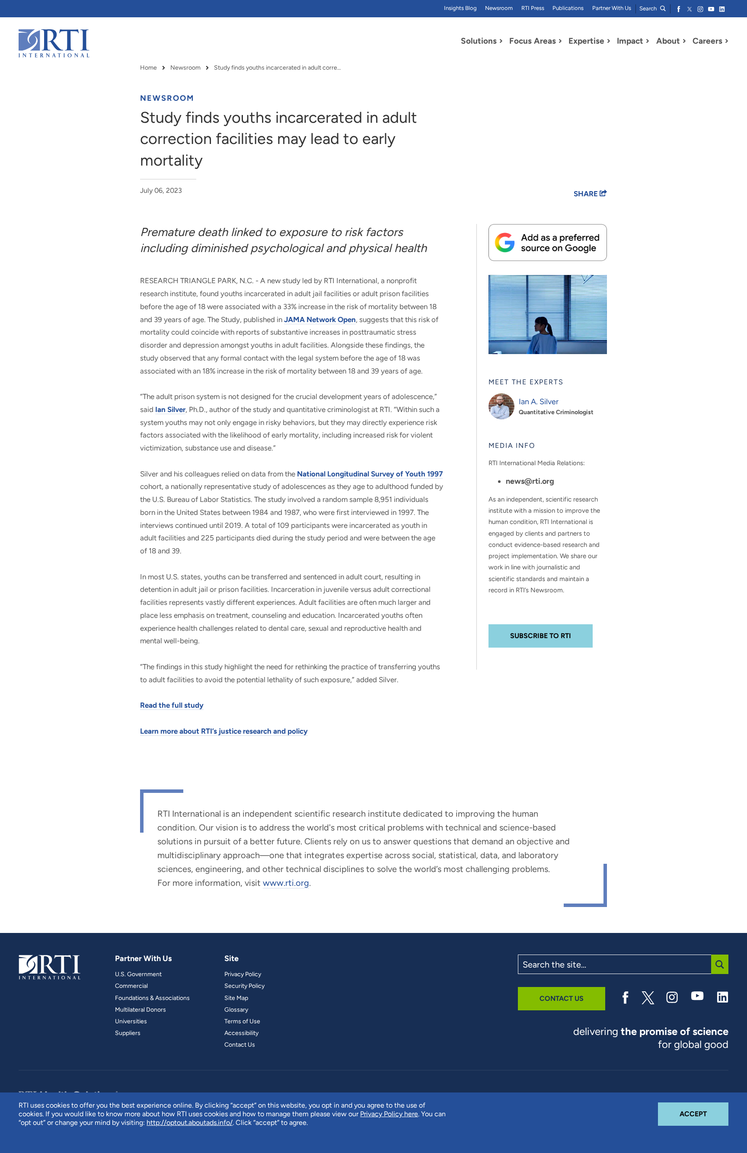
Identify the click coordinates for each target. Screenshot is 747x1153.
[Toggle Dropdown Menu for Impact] (647, 41)
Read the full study (172, 705)
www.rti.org (286, 883)
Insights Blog (460, 8)
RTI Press (532, 8)
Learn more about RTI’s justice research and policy (224, 731)
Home (148, 68)
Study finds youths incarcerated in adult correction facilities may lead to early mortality (279, 68)
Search (648, 8)
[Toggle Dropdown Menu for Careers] (726, 41)
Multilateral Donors (140, 1010)
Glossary (236, 1010)
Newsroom (499, 8)
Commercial (131, 986)
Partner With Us (611, 8)
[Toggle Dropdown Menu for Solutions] (501, 41)
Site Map (236, 998)
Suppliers (127, 1033)
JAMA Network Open (320, 319)
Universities (131, 1022)
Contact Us (239, 1045)
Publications (568, 8)
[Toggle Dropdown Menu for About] (684, 41)
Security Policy (244, 986)
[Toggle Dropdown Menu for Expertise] (608, 41)
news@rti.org (530, 481)
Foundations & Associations (152, 998)
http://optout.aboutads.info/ (190, 1122)
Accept (704, 1113)
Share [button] (587, 193)
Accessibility (241, 1033)
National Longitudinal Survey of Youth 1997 (370, 474)
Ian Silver (170, 409)
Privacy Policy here (389, 1114)
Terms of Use (242, 1022)
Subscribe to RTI (540, 636)
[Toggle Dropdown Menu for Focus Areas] (560, 41)
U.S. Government (138, 974)
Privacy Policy (242, 974)
